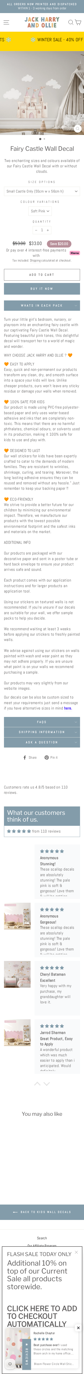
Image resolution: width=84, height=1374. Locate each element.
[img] (19, 831)
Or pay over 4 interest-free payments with (36, 253)
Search (42, 1238)
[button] (78, 1327)
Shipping (35, 260)
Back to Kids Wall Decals (45, 1212)
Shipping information (42, 732)
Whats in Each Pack (42, 305)
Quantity (42, 222)
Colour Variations (40, 202)
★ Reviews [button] (27, 1354)
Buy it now (42, 289)
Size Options (42, 182)
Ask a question (42, 742)
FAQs (42, 722)
